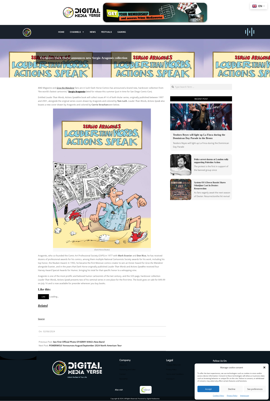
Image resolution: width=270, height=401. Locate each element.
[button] (264, 367)
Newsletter (123, 379)
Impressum (244, 395)
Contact (122, 374)
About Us (123, 365)
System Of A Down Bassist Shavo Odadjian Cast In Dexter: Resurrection (210, 185)
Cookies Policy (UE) (173, 365)
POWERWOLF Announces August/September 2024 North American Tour (85, 345)
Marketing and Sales (127, 369)
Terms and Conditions (175, 374)
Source (41, 318)
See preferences (255, 389)
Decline (231, 389)
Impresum (170, 379)
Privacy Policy (232, 395)
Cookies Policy (218, 395)
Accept (208, 389)
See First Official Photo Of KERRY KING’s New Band (78, 341)
